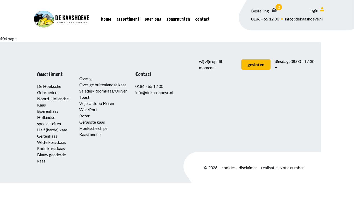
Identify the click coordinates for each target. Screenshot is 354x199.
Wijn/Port (88, 109)
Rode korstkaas (51, 148)
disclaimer (248, 167)
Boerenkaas (47, 111)
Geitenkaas (47, 135)
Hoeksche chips (93, 128)
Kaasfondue (90, 134)
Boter (84, 115)
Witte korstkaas (51, 142)
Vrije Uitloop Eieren (96, 103)
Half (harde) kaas (52, 129)
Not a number (291, 167)
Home (106, 19)
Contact (202, 19)
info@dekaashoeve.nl (304, 18)
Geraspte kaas (92, 121)
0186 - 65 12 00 (265, 18)
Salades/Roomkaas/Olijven (103, 90)
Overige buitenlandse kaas (102, 84)
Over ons (153, 19)
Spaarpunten (178, 19)
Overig (85, 78)
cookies (229, 167)
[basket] (264, 11)
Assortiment (127, 19)
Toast (84, 97)
